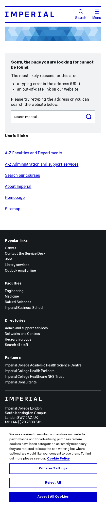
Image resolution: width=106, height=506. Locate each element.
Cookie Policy (58, 458)
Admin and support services (26, 328)
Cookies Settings (53, 468)
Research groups (18, 339)
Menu (96, 17)
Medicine (12, 296)
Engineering (14, 291)
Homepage (15, 197)
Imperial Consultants (21, 382)
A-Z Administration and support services (41, 164)
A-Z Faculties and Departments (33, 152)
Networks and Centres (22, 334)
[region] (53, 466)
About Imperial (18, 186)
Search (80, 17)
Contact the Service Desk (25, 253)
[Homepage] (38, 14)
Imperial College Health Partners (29, 371)
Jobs (9, 259)
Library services (17, 265)
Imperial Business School (24, 307)
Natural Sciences (18, 302)
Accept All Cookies (53, 497)
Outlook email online (20, 270)
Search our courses (22, 175)
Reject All (53, 483)
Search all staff (16, 345)
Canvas (10, 248)
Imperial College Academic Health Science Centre (43, 365)
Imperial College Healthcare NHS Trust (34, 376)
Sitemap (12, 208)
